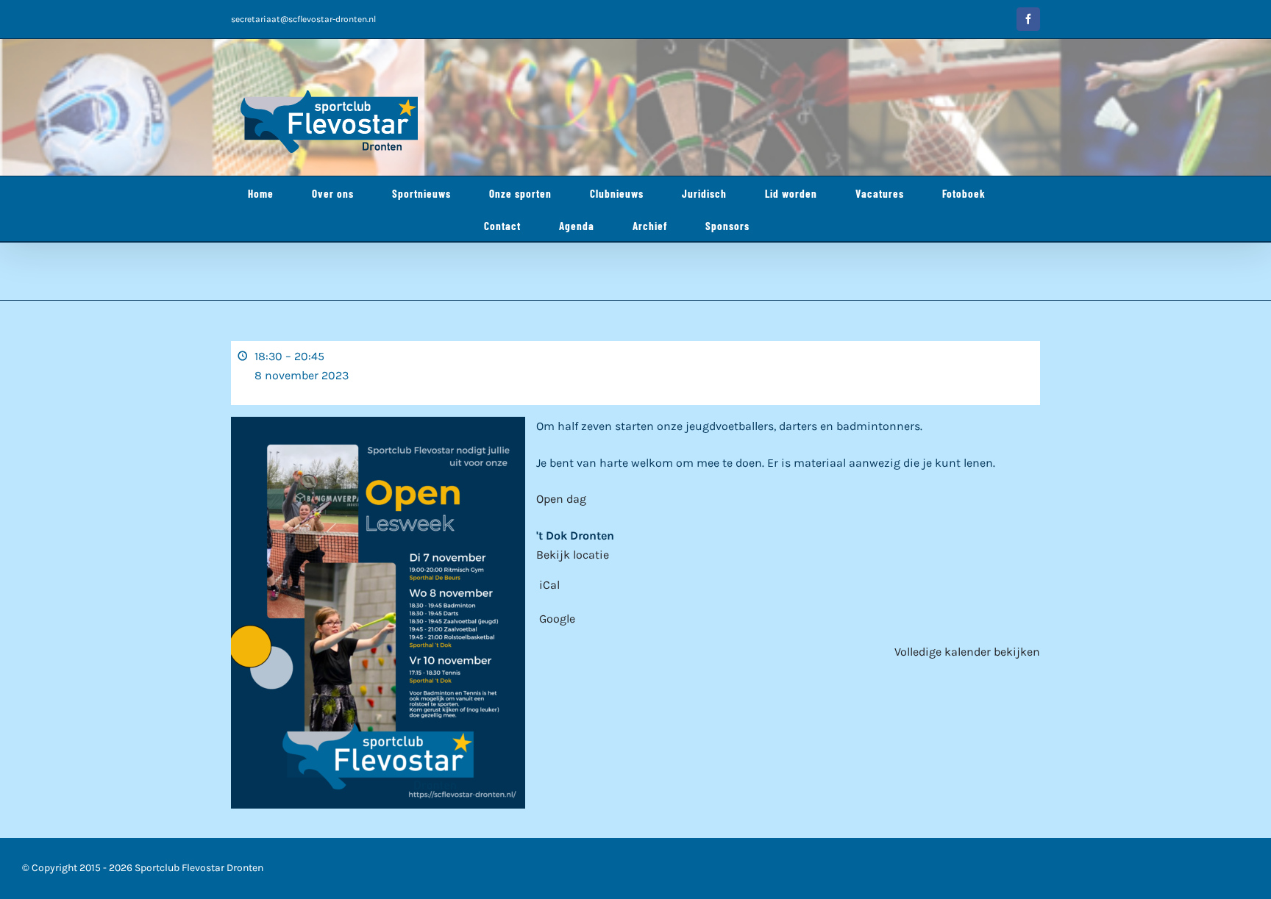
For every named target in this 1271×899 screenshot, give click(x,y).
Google (557, 619)
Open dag (561, 499)
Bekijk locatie (572, 555)
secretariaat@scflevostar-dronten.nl (303, 19)
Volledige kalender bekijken (967, 652)
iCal (549, 585)
